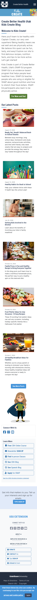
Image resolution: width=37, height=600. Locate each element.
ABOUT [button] (18, 534)
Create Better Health (20, 4)
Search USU (12, 583)
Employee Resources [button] (17, 539)
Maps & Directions (10, 581)
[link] (18, 445)
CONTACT (13, 554)
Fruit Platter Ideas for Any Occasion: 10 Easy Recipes (15, 313)
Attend (14, 563)
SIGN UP (13, 559)
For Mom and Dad (18, 96)
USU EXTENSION (18, 516)
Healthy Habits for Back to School (18, 184)
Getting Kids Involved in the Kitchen (15, 224)
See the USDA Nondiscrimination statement (16, 478)
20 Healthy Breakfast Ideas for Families (17, 359)
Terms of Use (24, 581)
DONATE (12, 550)
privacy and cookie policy (13, 595)
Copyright (23, 583)
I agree (28, 595)
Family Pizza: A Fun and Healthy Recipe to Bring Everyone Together (18, 267)
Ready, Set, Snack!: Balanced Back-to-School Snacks (18, 133)
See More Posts (18, 386)
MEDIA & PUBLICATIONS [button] (18, 544)
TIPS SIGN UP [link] (19, 502)
